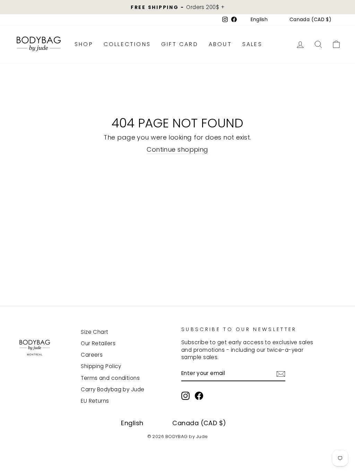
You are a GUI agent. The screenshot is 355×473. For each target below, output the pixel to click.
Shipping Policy (101, 366)
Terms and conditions (110, 378)
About (220, 44)
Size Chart (95, 332)
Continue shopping (177, 149)
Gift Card (179, 44)
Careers (92, 354)
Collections (127, 44)
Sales (252, 44)
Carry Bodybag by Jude (112, 389)
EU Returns (95, 400)
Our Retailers (98, 343)
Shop (84, 44)
